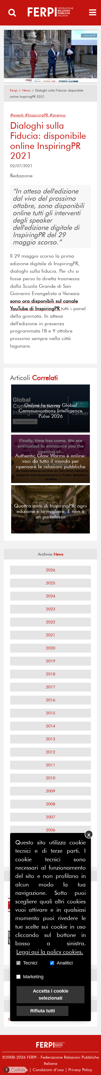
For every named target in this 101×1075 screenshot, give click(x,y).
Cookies (15, 1069)
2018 (50, 674)
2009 (50, 791)
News (26, 90)
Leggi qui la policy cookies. (49, 951)
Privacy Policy (80, 1069)
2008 (50, 804)
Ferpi (13, 90)
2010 (50, 778)
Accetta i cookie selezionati (50, 994)
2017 (50, 687)
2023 (50, 609)
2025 (50, 583)
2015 (50, 713)
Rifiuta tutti (42, 1010)
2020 (50, 648)
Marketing (33, 976)
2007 (50, 817)
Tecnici (30, 963)
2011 (50, 765)
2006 (50, 830)
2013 (50, 739)
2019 (50, 661)
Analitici (65, 963)
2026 (50, 570)
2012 (50, 752)
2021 (50, 635)
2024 (50, 596)
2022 (50, 622)
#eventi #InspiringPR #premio (38, 115)
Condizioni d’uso (48, 1069)
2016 (50, 700)
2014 (50, 726)
